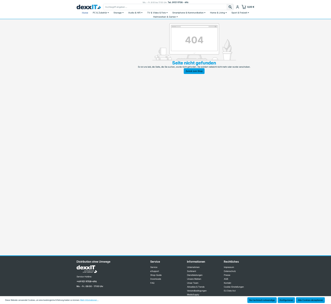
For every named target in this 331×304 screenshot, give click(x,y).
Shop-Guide (156, 275)
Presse (227, 275)
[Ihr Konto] (237, 7)
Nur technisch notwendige (262, 300)
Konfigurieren (286, 300)
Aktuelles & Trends (196, 287)
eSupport (154, 271)
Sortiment (191, 271)
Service (153, 267)
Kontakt (227, 283)
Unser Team (192, 283)
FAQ (152, 283)
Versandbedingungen (197, 290)
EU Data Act (230, 290)
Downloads (155, 279)
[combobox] (165, 7)
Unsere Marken (194, 279)
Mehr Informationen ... (89, 300)
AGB (226, 279)
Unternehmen (193, 267)
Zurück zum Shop (194, 71)
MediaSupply (193, 294)
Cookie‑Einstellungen (234, 287)
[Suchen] (230, 7)
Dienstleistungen (194, 275)
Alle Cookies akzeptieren (310, 300)
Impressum (229, 267)
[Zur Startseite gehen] (89, 7)
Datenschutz (230, 271)
